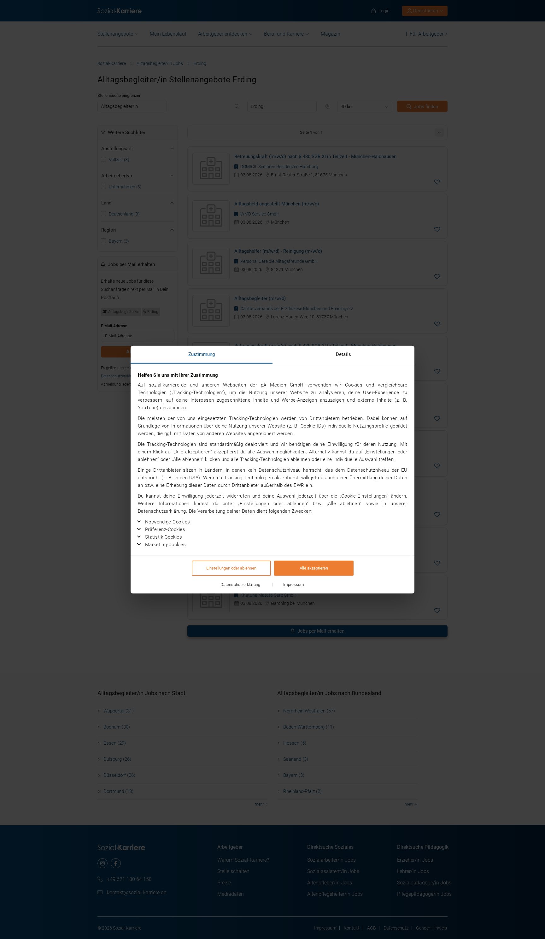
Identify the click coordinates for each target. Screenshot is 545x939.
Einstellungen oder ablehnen (231, 567)
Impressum (293, 584)
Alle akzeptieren (314, 567)
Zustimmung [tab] (201, 354)
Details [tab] (343, 354)
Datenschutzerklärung (240, 584)
